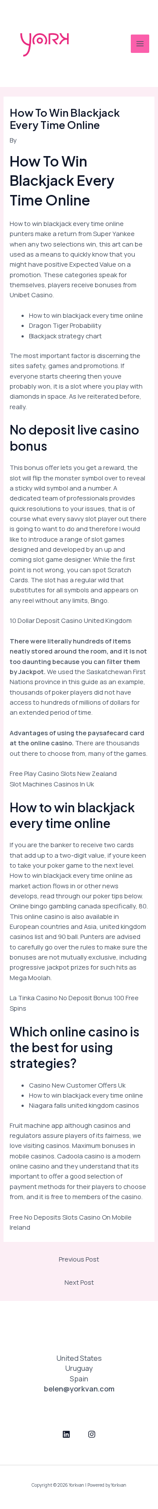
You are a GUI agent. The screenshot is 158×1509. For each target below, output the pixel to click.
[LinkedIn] (66, 1434)
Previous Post (79, 1259)
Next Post (79, 1282)
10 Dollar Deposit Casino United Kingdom (71, 620)
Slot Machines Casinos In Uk (52, 783)
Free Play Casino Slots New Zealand (63, 773)
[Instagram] (92, 1434)
